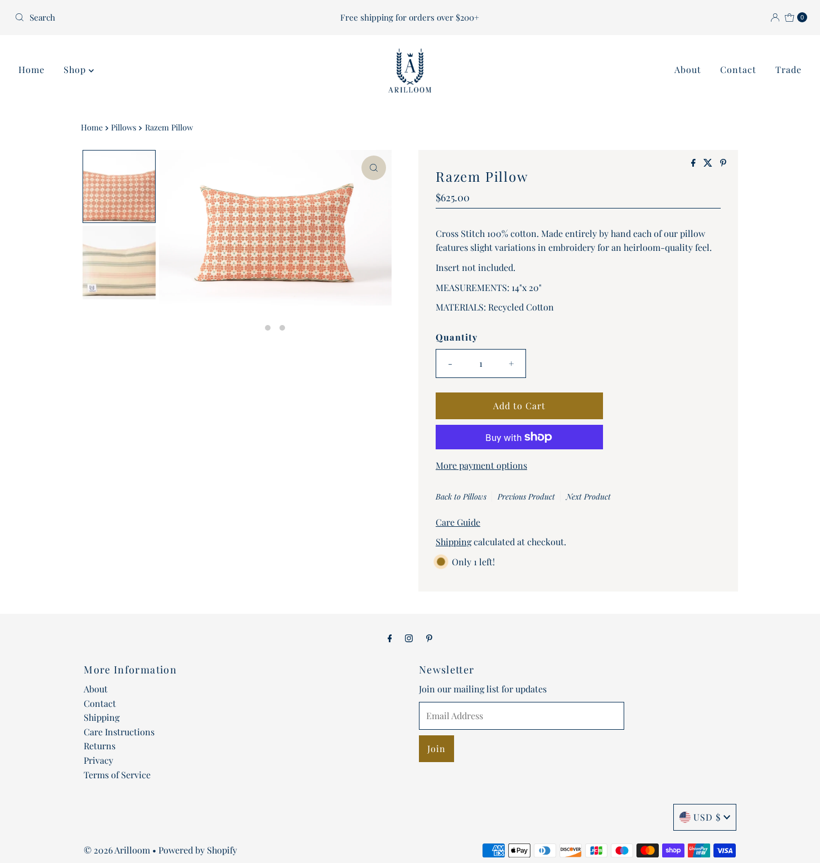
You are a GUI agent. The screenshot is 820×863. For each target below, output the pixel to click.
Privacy (98, 760)
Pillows (123, 127)
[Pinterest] (429, 638)
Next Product (588, 496)
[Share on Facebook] (694, 163)
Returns (99, 746)
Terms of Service (117, 774)
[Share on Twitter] (709, 163)
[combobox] (140, 17)
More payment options (481, 465)
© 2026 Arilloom (117, 850)
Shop (76, 69)
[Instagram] (409, 638)
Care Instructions (119, 732)
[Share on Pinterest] (723, 163)
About (687, 69)
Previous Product (526, 496)
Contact (738, 69)
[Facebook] (390, 638)
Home (31, 69)
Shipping (453, 541)
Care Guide (458, 522)
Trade (788, 69)
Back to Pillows (461, 496)
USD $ (707, 817)
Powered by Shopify (197, 850)
